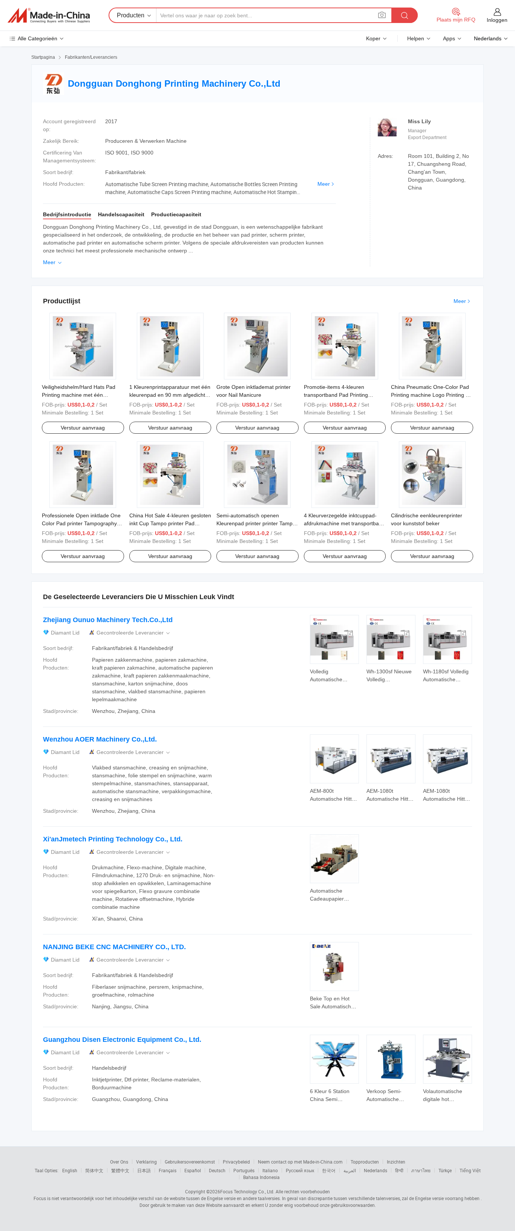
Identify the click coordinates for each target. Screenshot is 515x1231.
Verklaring (146, 1162)
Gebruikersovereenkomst (190, 1162)
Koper (373, 38)
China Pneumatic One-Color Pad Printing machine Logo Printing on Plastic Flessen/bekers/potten (431, 395)
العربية (349, 1170)
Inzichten (396, 1162)
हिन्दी (399, 1170)
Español (192, 1170)
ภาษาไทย (421, 1170)
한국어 (329, 1170)
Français (167, 1170)
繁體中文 (120, 1170)
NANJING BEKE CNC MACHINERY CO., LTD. (114, 947)
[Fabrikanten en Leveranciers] (49, 15)
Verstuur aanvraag (83, 428)
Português (243, 1170)
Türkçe (445, 1170)
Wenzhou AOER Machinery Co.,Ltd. (100, 739)
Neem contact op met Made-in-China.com (300, 1162)
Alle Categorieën (37, 38)
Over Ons (119, 1162)
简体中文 (94, 1170)
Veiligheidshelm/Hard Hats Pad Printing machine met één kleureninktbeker (78, 395)
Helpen (415, 38)
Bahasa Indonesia (261, 1177)
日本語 (144, 1170)
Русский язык (300, 1170)
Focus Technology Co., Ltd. (247, 1191)
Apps (449, 38)
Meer (323, 184)
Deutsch (217, 1170)
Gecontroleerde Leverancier (134, 633)
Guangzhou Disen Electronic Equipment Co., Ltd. (122, 1039)
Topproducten (365, 1162)
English (69, 1170)
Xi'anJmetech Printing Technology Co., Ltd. (112, 839)
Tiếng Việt (470, 1170)
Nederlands (375, 1170)
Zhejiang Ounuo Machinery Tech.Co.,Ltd (108, 620)
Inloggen (497, 20)
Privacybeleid (236, 1162)
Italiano (270, 1170)
